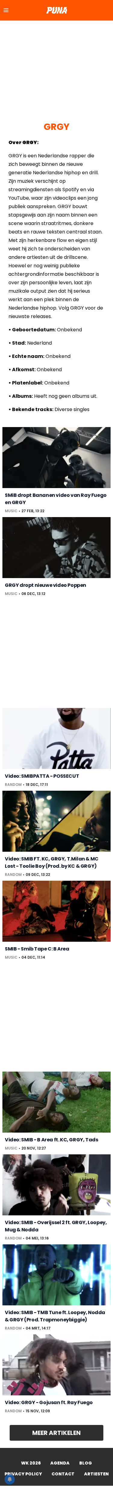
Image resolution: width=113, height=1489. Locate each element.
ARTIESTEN (96, 1474)
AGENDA (60, 1463)
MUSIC (11, 511)
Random (13, 784)
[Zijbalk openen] (6, 10)
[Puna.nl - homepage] (57, 10)
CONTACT (63, 1474)
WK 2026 (31, 1463)
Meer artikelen (56, 1433)
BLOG (85, 1463)
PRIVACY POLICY (23, 1474)
